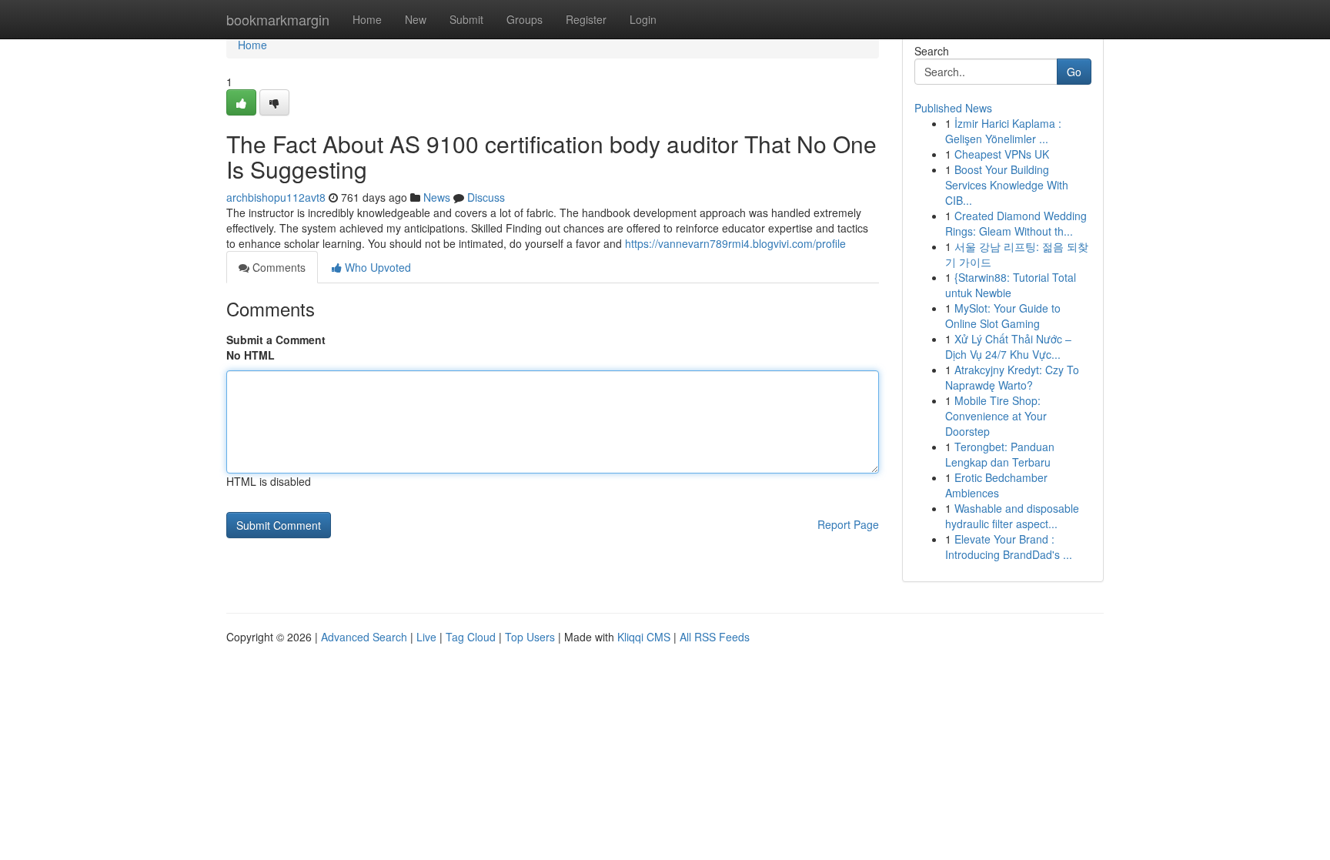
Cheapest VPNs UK (1001, 154)
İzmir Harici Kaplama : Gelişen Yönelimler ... (1003, 130)
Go (1074, 71)
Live (426, 636)
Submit (466, 19)
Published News (953, 107)
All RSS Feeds (715, 636)
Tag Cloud (471, 636)
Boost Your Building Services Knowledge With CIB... (1006, 185)
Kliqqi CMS (643, 636)
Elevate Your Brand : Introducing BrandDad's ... (1008, 546)
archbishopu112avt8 (276, 197)
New (415, 19)
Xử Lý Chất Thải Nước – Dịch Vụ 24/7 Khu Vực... (1008, 346)
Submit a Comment (276, 339)
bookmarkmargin (277, 19)
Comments (277, 267)
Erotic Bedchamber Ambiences (996, 485)
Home (367, 19)
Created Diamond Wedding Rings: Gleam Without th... (1016, 223)
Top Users (530, 636)
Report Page (848, 524)
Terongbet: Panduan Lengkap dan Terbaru (999, 454)
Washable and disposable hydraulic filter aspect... (1012, 515)
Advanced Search (364, 636)
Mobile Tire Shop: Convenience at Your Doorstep (996, 416)
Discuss (486, 197)
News (436, 197)
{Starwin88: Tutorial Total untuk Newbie (1010, 284)
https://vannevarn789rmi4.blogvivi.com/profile (735, 243)
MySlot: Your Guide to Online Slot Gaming (1003, 315)
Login (643, 19)
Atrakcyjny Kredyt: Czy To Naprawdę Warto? (1012, 377)
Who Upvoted (376, 267)
